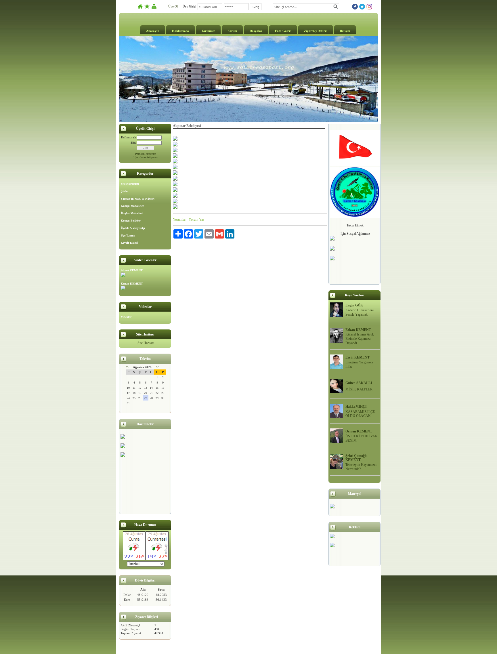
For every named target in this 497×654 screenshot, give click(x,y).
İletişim (345, 31)
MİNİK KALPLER (358, 389)
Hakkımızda (180, 31)
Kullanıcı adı (128, 137)
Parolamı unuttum (145, 153)
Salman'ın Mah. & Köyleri (137, 198)
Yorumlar (179, 220)
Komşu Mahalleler (132, 205)
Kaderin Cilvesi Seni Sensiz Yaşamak (359, 312)
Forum (232, 31)
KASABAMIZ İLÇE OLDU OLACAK (360, 414)
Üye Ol (173, 6)
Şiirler (125, 191)
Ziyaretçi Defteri (315, 31)
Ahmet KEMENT (132, 270)
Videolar (126, 317)
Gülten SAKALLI (358, 383)
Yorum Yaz (196, 220)
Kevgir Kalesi (129, 242)
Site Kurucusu (130, 183)
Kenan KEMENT (132, 283)
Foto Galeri (283, 31)
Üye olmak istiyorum (145, 157)
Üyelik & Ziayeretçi (133, 228)
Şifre (133, 142)
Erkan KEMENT (358, 330)
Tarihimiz (208, 31)
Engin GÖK (354, 305)
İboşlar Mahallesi (132, 213)
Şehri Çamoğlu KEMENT (356, 458)
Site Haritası (145, 343)
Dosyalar (256, 31)
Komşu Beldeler (131, 220)
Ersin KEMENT (357, 357)
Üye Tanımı (128, 235)
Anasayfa (152, 31)
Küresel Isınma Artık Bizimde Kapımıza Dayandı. (359, 338)
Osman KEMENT (358, 431)
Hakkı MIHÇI (356, 407)
